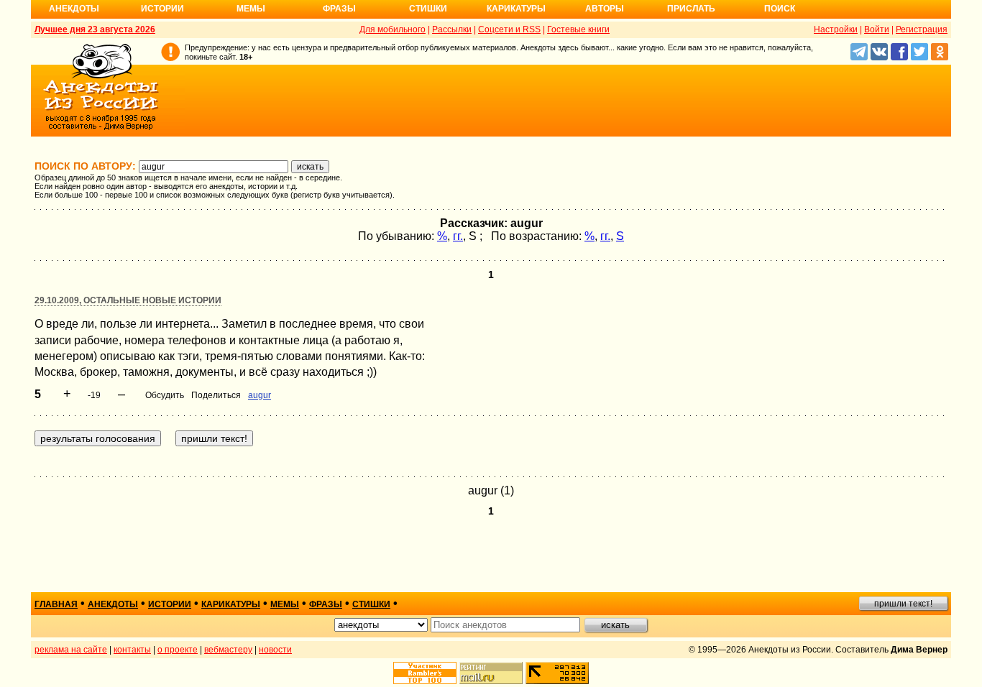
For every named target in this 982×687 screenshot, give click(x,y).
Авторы (604, 9)
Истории (162, 9)
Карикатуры (516, 9)
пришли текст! (903, 604)
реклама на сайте (71, 650)
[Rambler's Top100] (424, 673)
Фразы (339, 9)
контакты (132, 650)
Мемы (251, 9)
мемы (284, 604)
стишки (371, 604)
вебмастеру (228, 650)
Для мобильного (392, 29)
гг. (458, 236)
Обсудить (164, 395)
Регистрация (921, 29)
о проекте (177, 650)
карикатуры (230, 604)
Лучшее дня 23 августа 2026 (95, 29)
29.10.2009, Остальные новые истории (128, 300)
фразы (325, 604)
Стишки (428, 9)
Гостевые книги (578, 29)
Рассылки (452, 29)
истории (169, 604)
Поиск (779, 9)
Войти (876, 29)
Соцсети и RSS (509, 29)
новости (275, 650)
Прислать (691, 9)
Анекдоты (74, 9)
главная (56, 604)
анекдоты (113, 604)
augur (259, 395)
